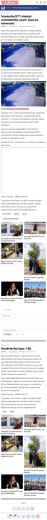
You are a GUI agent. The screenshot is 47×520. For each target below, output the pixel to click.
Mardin (5, 411)
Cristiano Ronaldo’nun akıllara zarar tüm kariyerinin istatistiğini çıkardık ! (26, 8)
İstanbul (16, 214)
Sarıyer (24, 214)
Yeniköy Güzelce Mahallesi (11, 219)
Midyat (12, 411)
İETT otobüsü (7, 214)
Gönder (7, 334)
